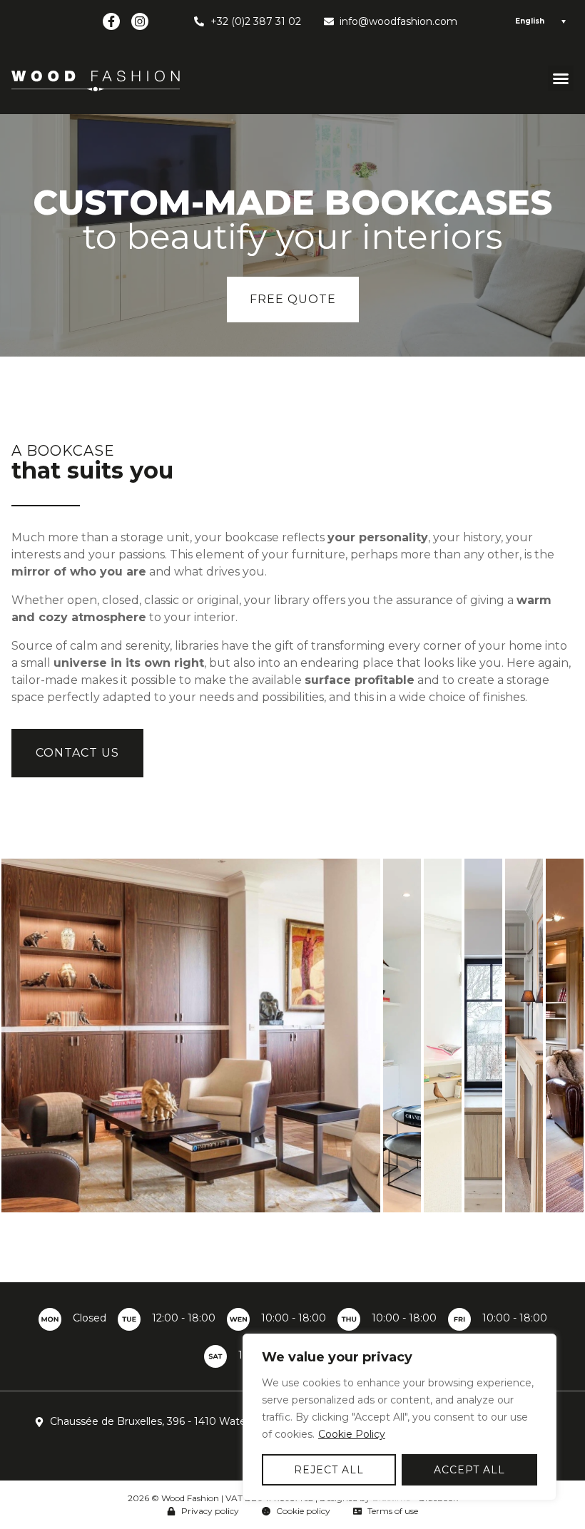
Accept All (469, 1469)
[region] (399, 1417)
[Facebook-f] (111, 21)
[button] (561, 78)
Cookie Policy (351, 1434)
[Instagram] (139, 21)
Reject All (329, 1469)
